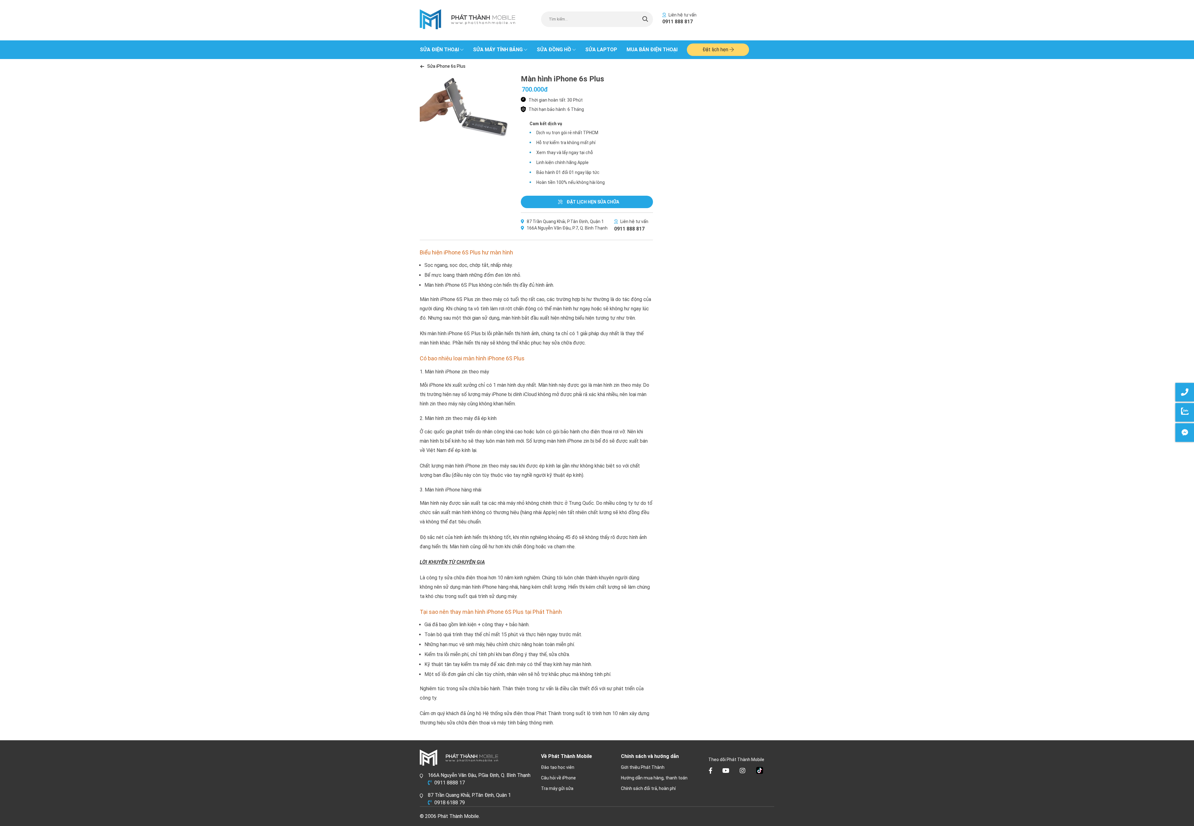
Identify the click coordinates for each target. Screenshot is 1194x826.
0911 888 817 (677, 22)
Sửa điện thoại (439, 49)
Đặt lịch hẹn (715, 49)
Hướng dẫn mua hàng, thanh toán (654, 777)
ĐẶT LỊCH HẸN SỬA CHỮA (592, 201)
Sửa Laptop (601, 49)
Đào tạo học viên (557, 767)
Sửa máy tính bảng (498, 49)
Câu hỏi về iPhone (558, 777)
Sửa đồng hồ (554, 49)
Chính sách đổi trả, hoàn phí (648, 788)
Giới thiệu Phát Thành (642, 767)
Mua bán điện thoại (652, 49)
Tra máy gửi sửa (557, 788)
